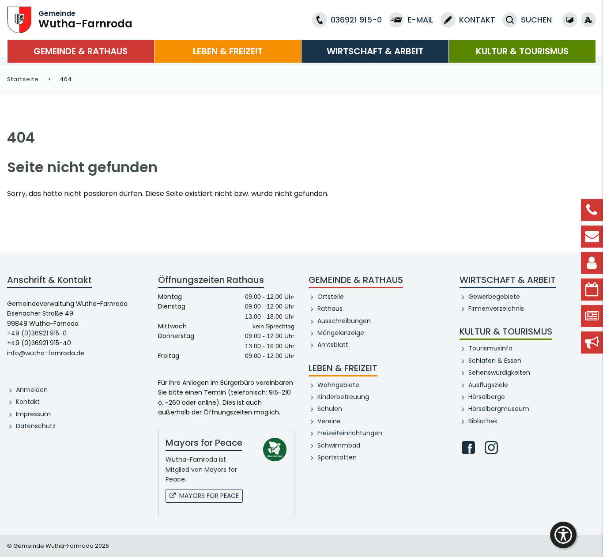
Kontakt (28, 401)
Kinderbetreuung (343, 396)
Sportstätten (337, 457)
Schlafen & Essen (494, 360)
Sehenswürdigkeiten (499, 372)
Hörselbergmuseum (498, 408)
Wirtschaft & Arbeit (375, 51)
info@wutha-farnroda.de (45, 353)
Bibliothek (482, 421)
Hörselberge (486, 396)
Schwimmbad (338, 445)
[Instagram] (491, 447)
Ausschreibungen (344, 320)
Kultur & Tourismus (522, 51)
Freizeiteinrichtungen (349, 433)
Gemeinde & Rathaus (81, 51)
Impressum (33, 414)
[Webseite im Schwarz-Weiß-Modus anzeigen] (569, 19)
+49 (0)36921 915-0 (37, 333)
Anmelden (32, 389)
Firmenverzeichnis (496, 308)
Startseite (23, 79)
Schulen (329, 408)
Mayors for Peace (209, 495)
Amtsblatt (332, 344)
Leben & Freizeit (228, 51)
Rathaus (330, 308)
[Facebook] (468, 447)
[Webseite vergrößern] (588, 19)
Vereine (329, 421)
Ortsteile (330, 296)
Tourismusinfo (490, 348)
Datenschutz (36, 426)
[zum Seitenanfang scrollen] (592, 537)
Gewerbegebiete (494, 296)
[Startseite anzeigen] (19, 19)
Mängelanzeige (340, 332)
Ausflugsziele (488, 384)
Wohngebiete (338, 384)
